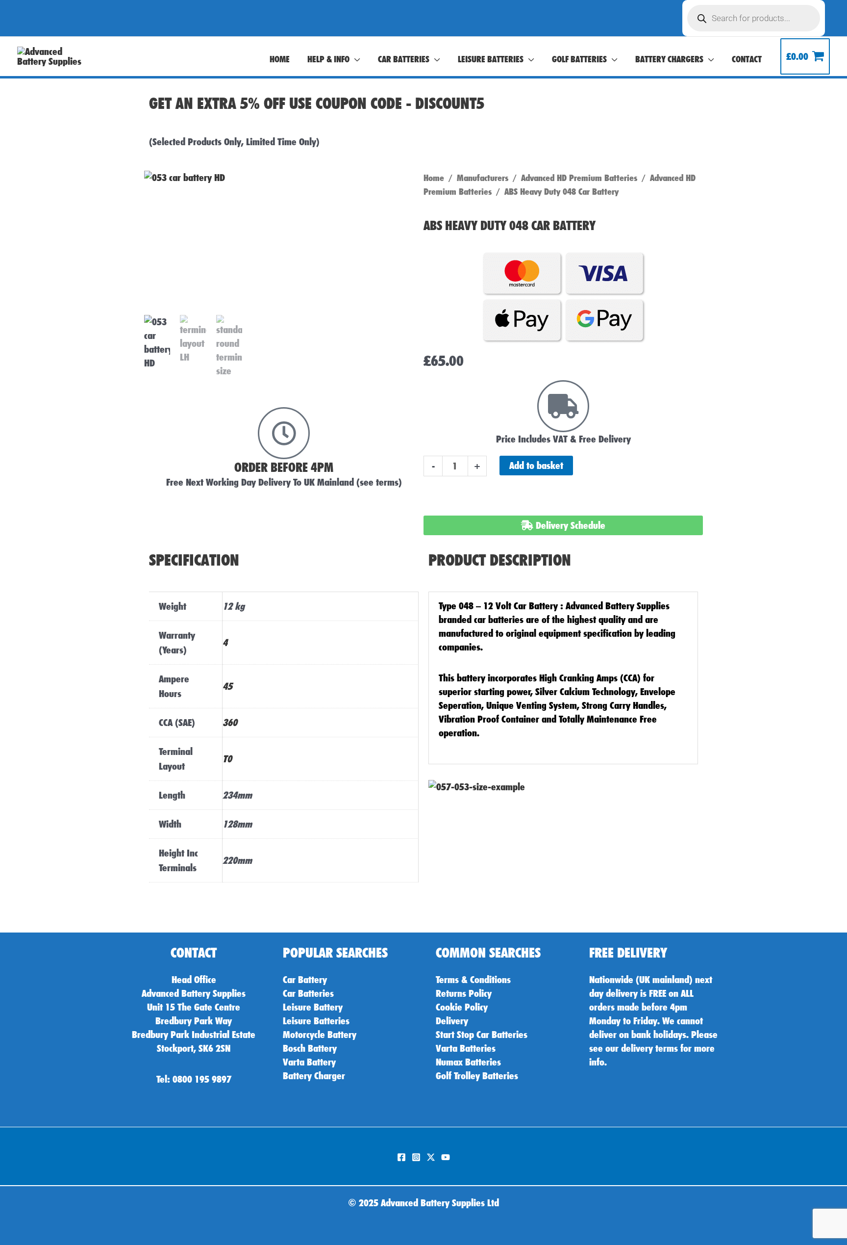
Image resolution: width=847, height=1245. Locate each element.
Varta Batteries (466, 1048)
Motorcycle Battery (319, 1034)
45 (227, 686)
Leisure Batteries (316, 1021)
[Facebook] (401, 1157)
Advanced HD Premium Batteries (579, 177)
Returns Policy (464, 993)
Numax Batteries (468, 1062)
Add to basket (536, 465)
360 (230, 722)
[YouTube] (445, 1157)
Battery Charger (314, 1076)
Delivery (452, 1021)
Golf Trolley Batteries (477, 1076)
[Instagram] (416, 1157)
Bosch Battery (310, 1048)
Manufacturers (482, 177)
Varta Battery (309, 1062)
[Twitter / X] (430, 1157)
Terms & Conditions (473, 980)
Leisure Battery (313, 1007)
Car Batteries (308, 993)
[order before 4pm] (284, 433)
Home (434, 177)
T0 (227, 759)
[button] (354, 59)
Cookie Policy (462, 1007)
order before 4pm (283, 467)
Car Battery (305, 980)
